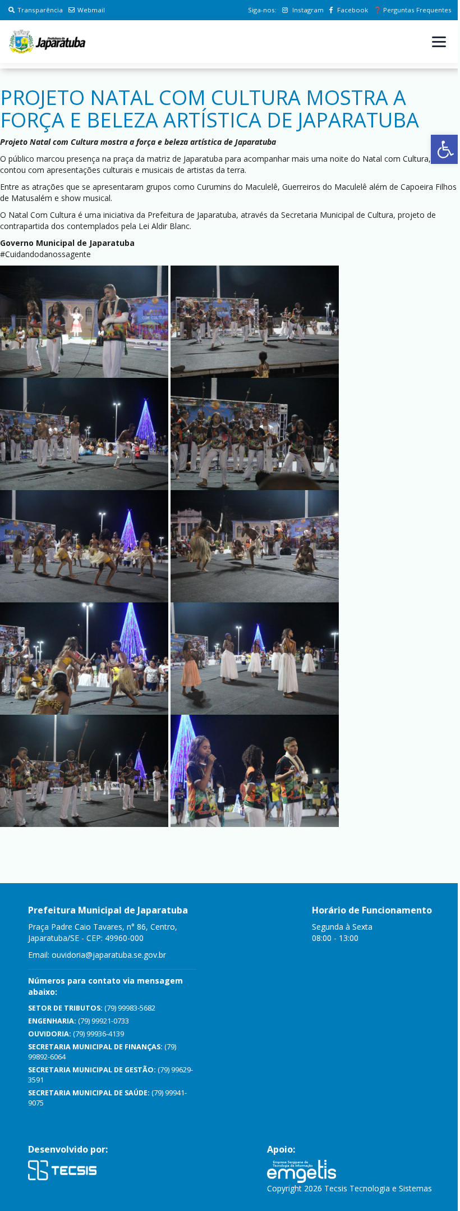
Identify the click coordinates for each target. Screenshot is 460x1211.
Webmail (91, 10)
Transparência (40, 10)
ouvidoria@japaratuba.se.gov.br (109, 954)
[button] (445, 149)
